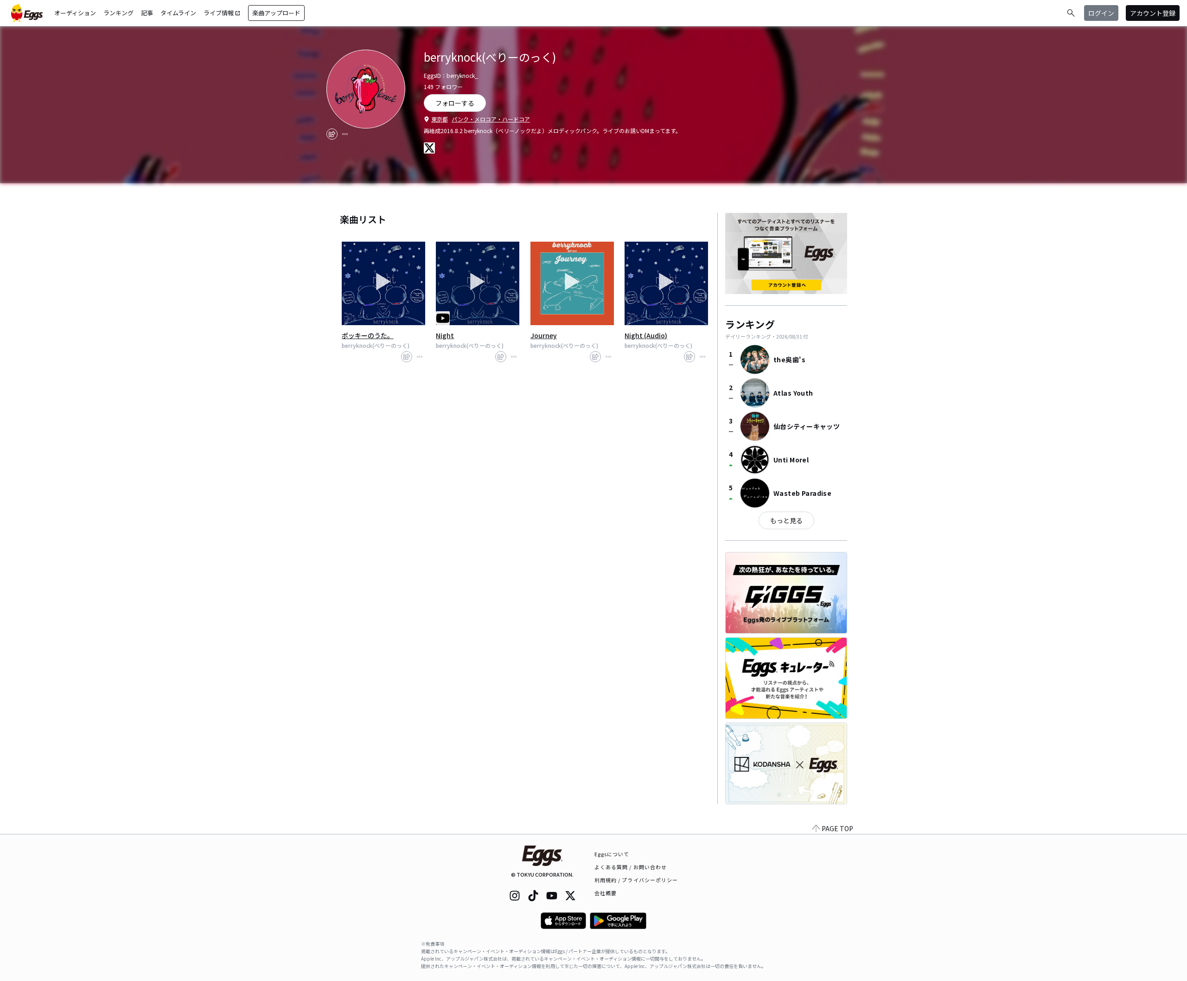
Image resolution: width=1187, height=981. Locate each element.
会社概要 (605, 893)
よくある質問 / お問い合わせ (630, 867)
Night (445, 335)
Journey (543, 335)
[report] (345, 134)
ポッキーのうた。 (368, 335)
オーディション (75, 12)
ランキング (118, 12)
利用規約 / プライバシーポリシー (636, 880)
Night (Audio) (646, 335)
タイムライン (178, 12)
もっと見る (786, 520)
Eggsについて (612, 854)
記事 (147, 12)
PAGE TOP (837, 828)
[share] (332, 134)
